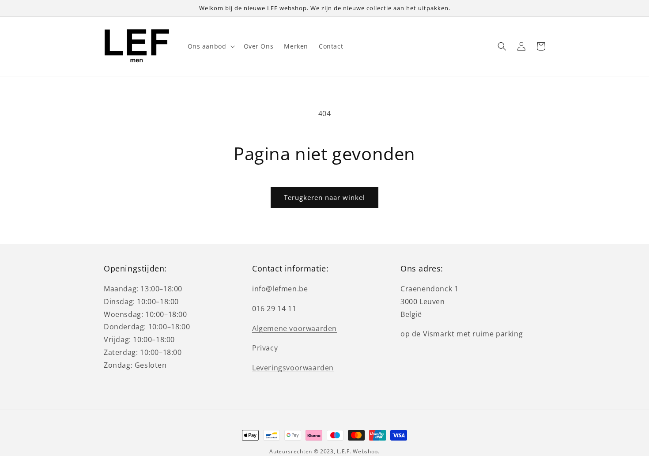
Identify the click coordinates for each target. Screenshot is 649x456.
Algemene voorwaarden (294, 328)
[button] (210, 46)
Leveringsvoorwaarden (293, 368)
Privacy (265, 348)
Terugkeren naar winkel (324, 197)
